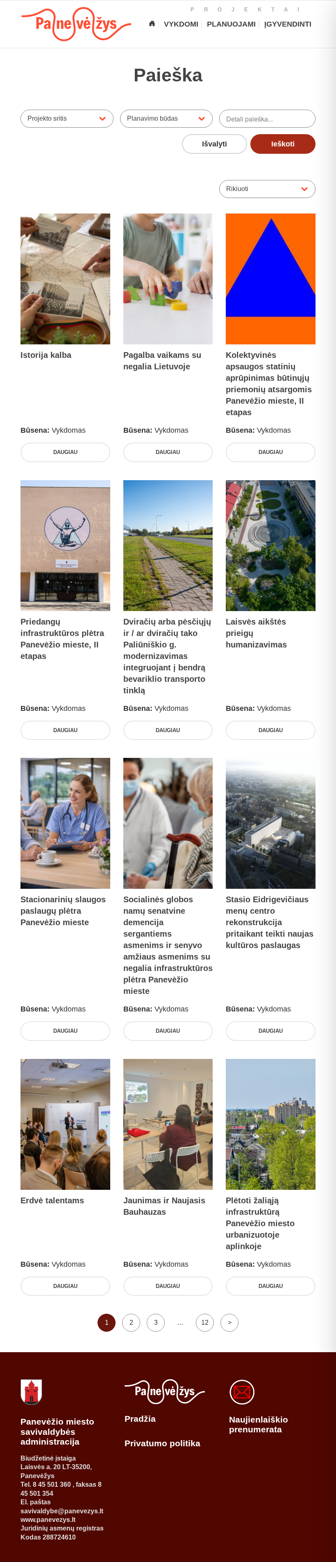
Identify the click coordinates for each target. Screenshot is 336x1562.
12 (205, 1322)
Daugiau (65, 452)
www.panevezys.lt (47, 1519)
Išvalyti (214, 144)
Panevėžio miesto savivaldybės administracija (57, 1431)
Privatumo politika (162, 1443)
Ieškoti (283, 144)
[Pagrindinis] (152, 24)
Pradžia (140, 1418)
